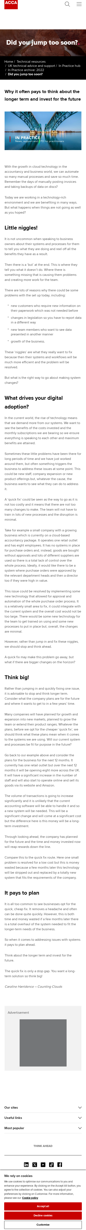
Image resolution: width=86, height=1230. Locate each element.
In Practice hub (69, 66)
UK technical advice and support (31, 66)
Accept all (43, 1206)
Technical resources (31, 62)
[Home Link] (43, 1146)
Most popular (14, 1128)
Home (8, 62)
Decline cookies (43, 1215)
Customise (43, 1224)
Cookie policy (30, 1198)
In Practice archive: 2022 (26, 70)
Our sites (11, 1107)
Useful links (13, 1118)
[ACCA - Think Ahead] (11, 8)
